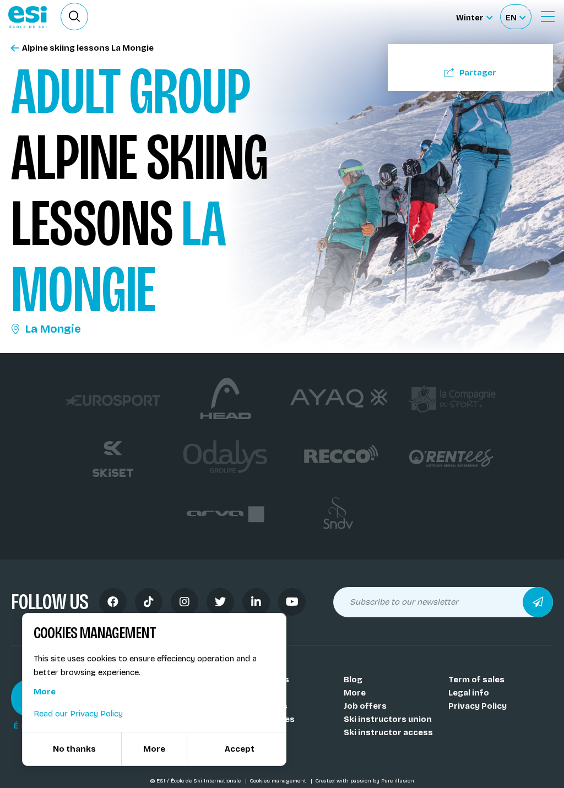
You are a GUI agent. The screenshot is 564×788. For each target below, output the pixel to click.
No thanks (74, 749)
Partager (477, 73)
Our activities (267, 719)
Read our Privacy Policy (78, 714)
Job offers (365, 706)
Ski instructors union (388, 719)
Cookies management (279, 781)
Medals (254, 732)
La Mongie (53, 328)
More (355, 693)
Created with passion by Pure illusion (364, 781)
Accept (239, 749)
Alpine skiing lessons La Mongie (88, 48)
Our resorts (263, 706)
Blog (353, 679)
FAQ (247, 746)
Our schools (264, 679)
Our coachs (262, 693)
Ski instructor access (388, 732)
